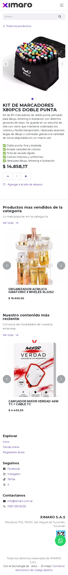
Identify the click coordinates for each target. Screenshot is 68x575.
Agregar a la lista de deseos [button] (24, 184)
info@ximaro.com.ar (20, 501)
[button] (6, 64)
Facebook (13, 468)
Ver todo (8, 223)
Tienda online (11, 447)
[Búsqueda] (60, 16)
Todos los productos (18, 26)
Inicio (6, 441)
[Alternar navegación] (61, 5)
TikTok (11, 479)
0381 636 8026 (16, 506)
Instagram (13, 474)
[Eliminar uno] (8, 176)
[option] (34, 265)
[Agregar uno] (26, 176)
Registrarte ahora (13, 452)
